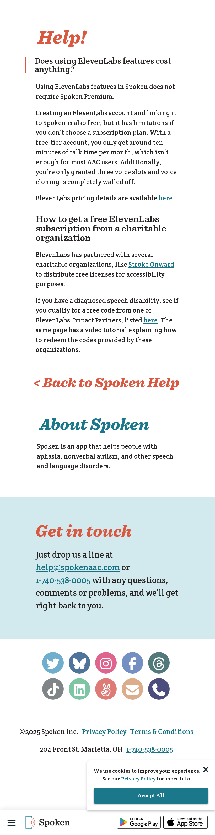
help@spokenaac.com (78, 567)
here (165, 198)
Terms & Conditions (162, 731)
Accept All (151, 795)
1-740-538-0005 (63, 580)
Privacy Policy (104, 731)
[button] (11, 823)
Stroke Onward (151, 264)
